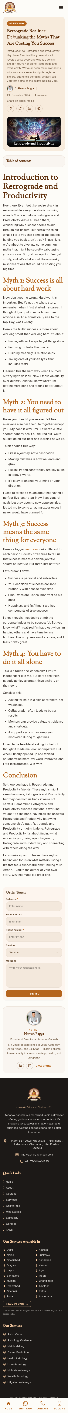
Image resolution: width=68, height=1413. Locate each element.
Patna (42, 1291)
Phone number (15, 930)
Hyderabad (13, 1286)
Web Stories (13, 1211)
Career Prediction (18, 1352)
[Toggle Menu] (61, 7)
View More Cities (16, 1303)
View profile (43, 1065)
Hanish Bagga (26, 88)
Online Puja (13, 1205)
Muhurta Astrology (19, 1370)
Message (11, 960)
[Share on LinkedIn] (29, 108)
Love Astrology (17, 1364)
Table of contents (34, 161)
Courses (11, 1193)
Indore (42, 1275)
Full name (12, 899)
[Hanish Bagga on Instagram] (29, 1065)
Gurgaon (12, 1265)
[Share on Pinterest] (38, 108)
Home (9, 1181)
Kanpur (43, 1265)
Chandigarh (46, 1280)
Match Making (16, 1346)
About (9, 1187)
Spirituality (12, 1217)
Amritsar (44, 1286)
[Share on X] (20, 108)
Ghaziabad (13, 1260)
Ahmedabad (46, 1296)
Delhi (10, 1249)
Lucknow (44, 1255)
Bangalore (13, 1275)
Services (11, 1199)
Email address (14, 914)
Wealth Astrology (18, 1376)
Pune (10, 1296)
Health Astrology (18, 1358)
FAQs (9, 1230)
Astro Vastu (15, 1334)
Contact (11, 1223)
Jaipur (10, 1270)
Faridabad (45, 1260)
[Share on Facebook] (10, 108)
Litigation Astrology (19, 1382)
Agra (41, 1270)
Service (10, 945)
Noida (10, 1255)
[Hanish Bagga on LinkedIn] (20, 1065)
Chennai (12, 1291)
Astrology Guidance (20, 1340)
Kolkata (43, 1249)
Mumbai (11, 1280)
